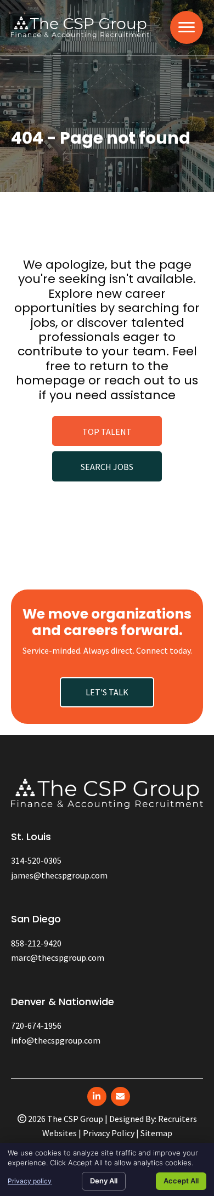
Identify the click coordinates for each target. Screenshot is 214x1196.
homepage (50, 380)
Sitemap (156, 1132)
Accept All (181, 1180)
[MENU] (186, 27)
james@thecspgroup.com (59, 875)
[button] (107, 431)
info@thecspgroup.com (55, 1040)
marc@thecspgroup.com (57, 957)
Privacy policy (30, 1181)
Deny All (103, 1180)
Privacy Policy (108, 1132)
